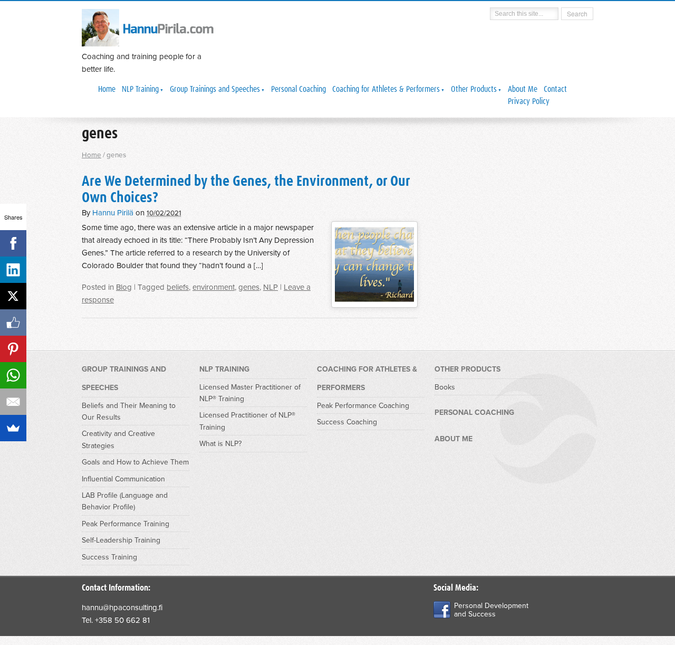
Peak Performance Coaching (363, 405)
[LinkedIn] (13, 270)
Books (445, 387)
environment (213, 287)
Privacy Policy (528, 101)
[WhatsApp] (13, 375)
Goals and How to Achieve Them (135, 462)
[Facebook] (13, 243)
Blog (124, 287)
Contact (555, 89)
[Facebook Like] (13, 322)
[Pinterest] (13, 349)
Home (106, 89)
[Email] (13, 401)
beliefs (178, 287)
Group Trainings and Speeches (215, 89)
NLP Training (140, 89)
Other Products (474, 89)
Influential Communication (123, 479)
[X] (13, 296)
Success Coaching (347, 422)
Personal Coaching (298, 89)
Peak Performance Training (125, 523)
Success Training (109, 557)
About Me (522, 89)
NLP (270, 287)
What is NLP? (220, 443)
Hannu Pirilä (112, 212)
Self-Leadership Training (121, 540)
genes (248, 287)
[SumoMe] (13, 428)
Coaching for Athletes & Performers (386, 89)
